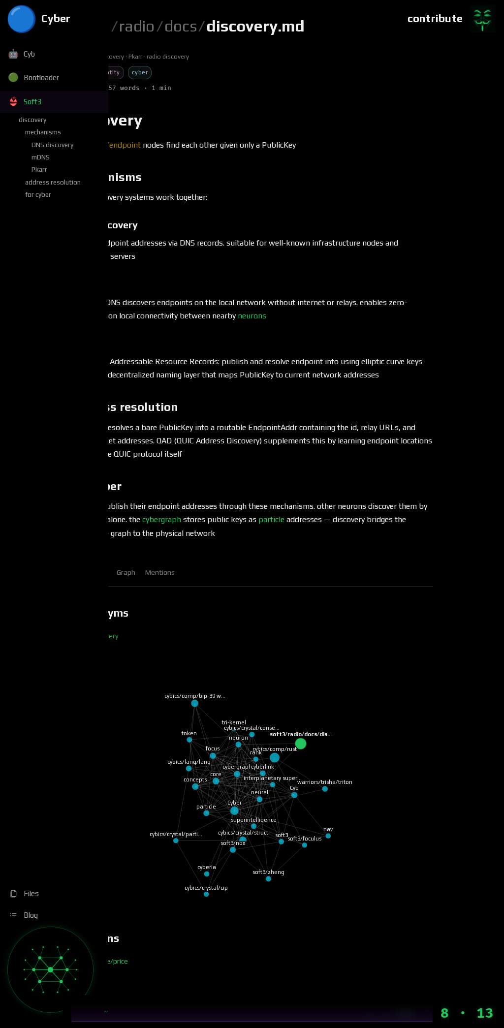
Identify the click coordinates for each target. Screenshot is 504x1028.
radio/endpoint (114, 145)
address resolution (53, 182)
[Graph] (50, 969)
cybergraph (161, 519)
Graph (126, 572)
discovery (32, 120)
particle (271, 519)
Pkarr (39, 169)
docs (180, 26)
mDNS (41, 157)
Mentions (160, 572)
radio (137, 26)
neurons (252, 315)
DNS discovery (52, 145)
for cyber (38, 194)
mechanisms (43, 132)
